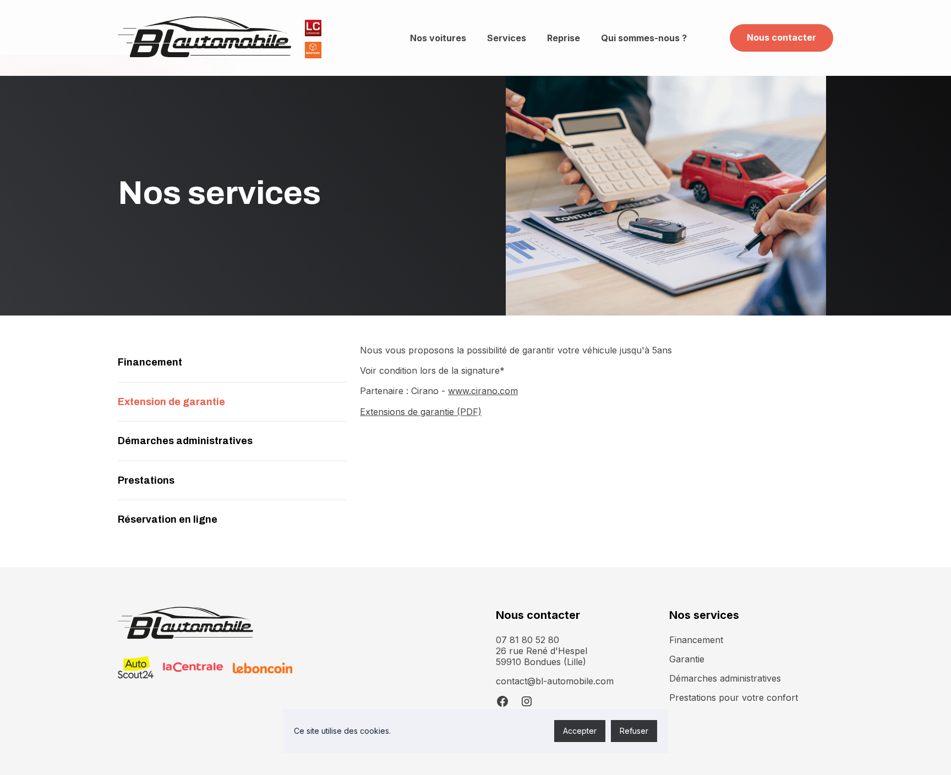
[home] (204, 37)
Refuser (634, 730)
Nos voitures (438, 37)
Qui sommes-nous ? (644, 37)
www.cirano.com (483, 390)
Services (506, 37)
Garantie (686, 659)
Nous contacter (781, 37)
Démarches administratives (725, 678)
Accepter (580, 730)
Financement (696, 639)
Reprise (563, 37)
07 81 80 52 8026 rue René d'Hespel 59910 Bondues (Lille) (541, 650)
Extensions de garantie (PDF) (421, 411)
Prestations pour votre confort (733, 697)
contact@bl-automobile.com (555, 681)
